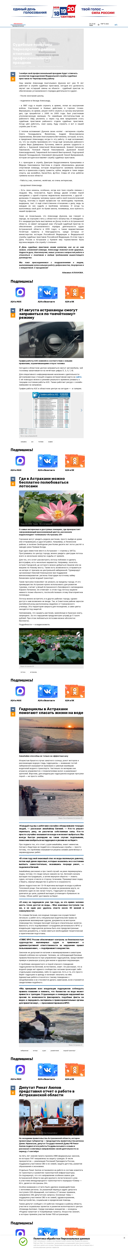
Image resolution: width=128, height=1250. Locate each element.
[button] (81, 410)
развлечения (55, 1050)
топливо (40, 442)
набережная (24, 1050)
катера (35, 1050)
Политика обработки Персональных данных (61, 1238)
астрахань (33, 672)
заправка (24, 442)
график (50, 442)
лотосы (23, 672)
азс (32, 442)
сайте (78, 377)
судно (44, 1050)
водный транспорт (70, 1050)
